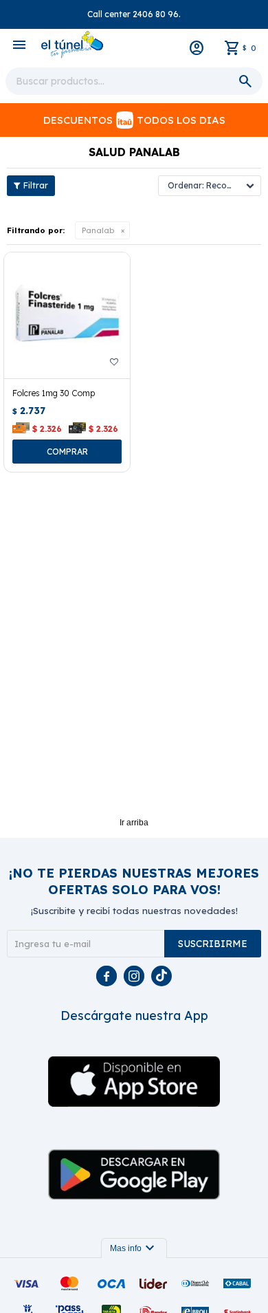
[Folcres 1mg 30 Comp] (67, 315)
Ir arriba (134, 822)
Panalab (98, 230)
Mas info (134, 1248)
